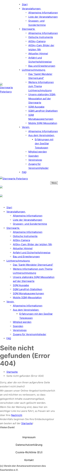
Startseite (12, 371)
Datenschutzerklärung (29, 444)
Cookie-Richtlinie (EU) (29, 452)
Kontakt (29, 460)
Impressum (29, 437)
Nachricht (16, 415)
